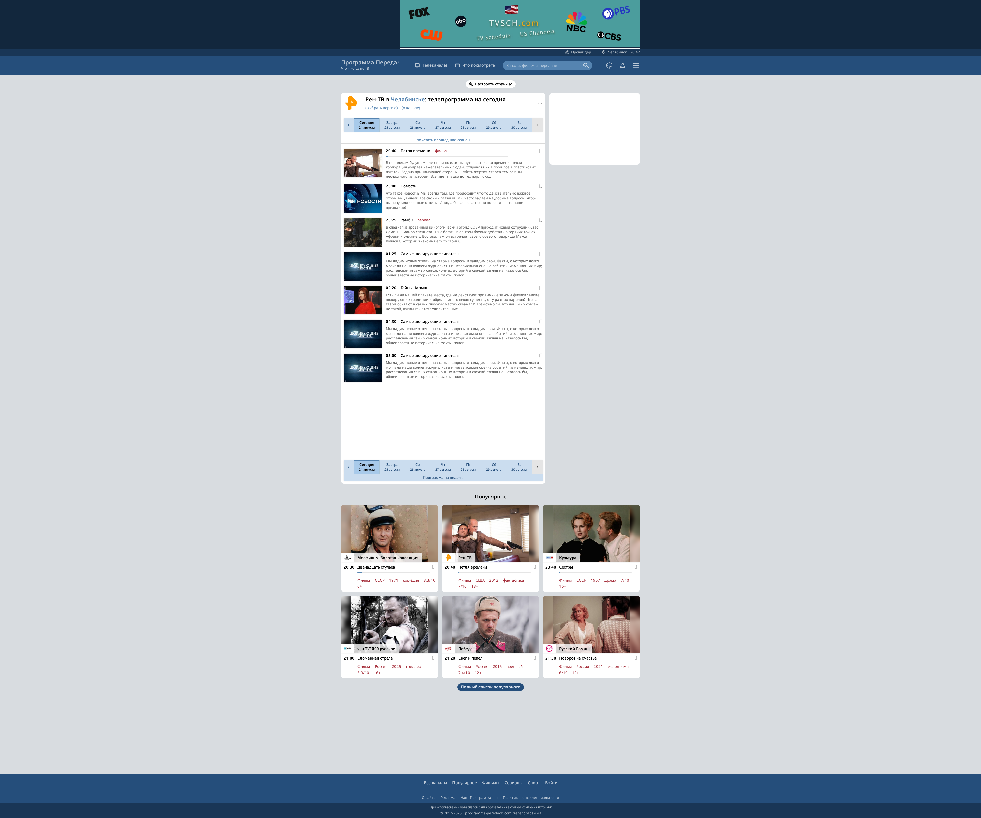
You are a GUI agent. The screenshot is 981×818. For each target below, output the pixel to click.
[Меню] (636, 65)
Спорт (534, 783)
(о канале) (411, 107)
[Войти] (622, 65)
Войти (551, 783)
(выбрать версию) (381, 107)
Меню (539, 103)
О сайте (429, 797)
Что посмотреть (478, 65)
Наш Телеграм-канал (479, 797)
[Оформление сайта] (609, 65)
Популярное (464, 783)
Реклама (448, 797)
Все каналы (435, 783)
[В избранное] (540, 151)
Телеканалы (435, 65)
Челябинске (408, 99)
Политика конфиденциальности (531, 797)
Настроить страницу (493, 83)
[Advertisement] (443, 422)
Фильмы (490, 783)
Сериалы (514, 783)
